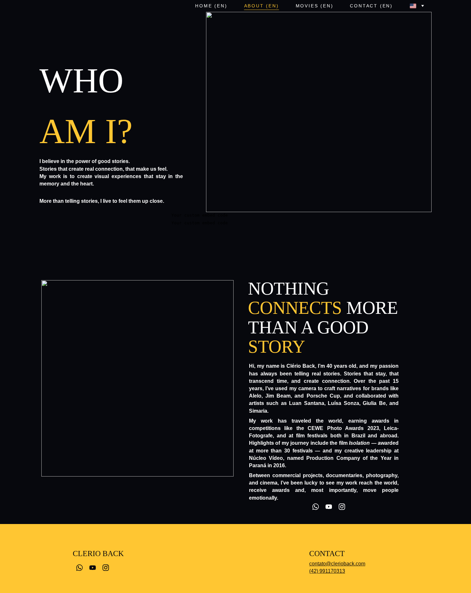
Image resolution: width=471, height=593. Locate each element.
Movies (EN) (315, 5)
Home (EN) (211, 5)
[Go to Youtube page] (329, 506)
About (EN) (261, 5)
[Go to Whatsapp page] (315, 506)
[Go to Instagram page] (342, 506)
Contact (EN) (371, 5)
